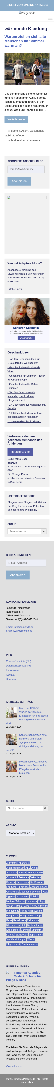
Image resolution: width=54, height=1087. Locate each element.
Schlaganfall (13, 929)
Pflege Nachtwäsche (31, 910)
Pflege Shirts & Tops (31, 915)
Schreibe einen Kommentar (24, 140)
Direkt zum (27, 4)
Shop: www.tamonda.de (19, 630)
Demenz (10, 882)
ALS (28, 867)
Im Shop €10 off (20, 451)
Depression (22, 882)
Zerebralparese (29, 944)
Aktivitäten (11, 863)
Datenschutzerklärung (18, 665)
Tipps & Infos (36, 934)
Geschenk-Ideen (38, 886)
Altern (24, 130)
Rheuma (10, 925)
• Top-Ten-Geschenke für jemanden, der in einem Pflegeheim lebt (21, 396)
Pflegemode (12, 910)
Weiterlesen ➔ (16, 119)
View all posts (14, 1066)
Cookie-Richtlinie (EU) (18, 661)
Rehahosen (19, 920)
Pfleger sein (12, 915)
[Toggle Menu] (50, 18)
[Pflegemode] (27, 12)
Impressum (12, 670)
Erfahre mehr (15, 289)
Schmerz (25, 929)
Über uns (11, 679)
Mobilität (9, 135)
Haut (45, 891)
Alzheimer (11, 872)
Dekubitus (35, 877)
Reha (9, 920)
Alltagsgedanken (15, 867)
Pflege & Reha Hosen (18, 906)
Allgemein (14, 130)
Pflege (20, 135)
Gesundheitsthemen (30, 891)
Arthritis (22, 872)
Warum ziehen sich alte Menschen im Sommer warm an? (25, 41)
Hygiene (10, 896)
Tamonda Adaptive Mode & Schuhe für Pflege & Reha (23, 976)
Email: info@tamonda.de (19, 627)
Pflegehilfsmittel (39, 906)
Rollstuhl (21, 925)
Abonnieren (19, 181)
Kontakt (10, 674)
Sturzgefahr (21, 934)
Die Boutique (37, 882)
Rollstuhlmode (35, 925)
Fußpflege (23, 886)
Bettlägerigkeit (35, 872)
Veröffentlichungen (16, 939)
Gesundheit (37, 130)
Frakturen (11, 886)
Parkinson (31, 901)
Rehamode (33, 920)
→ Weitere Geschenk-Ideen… (24, 421)
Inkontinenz (22, 896)
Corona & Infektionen (17, 877)
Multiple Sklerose (15, 901)
